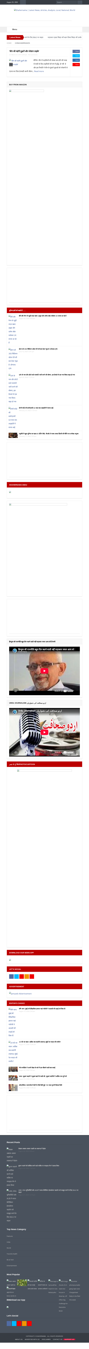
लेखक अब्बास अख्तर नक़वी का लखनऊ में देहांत (32, 1148)
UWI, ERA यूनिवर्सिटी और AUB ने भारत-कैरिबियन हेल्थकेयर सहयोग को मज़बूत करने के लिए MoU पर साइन (48, 1191)
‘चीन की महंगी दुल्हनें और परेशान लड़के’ (24, 51)
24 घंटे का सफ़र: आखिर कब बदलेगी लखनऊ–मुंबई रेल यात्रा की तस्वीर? (40, 1042)
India (8, 1242)
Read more (39, 71)
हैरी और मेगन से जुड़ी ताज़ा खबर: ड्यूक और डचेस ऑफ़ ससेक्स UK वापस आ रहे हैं (42, 316)
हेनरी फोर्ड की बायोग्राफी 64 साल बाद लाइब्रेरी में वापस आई (36, 408)
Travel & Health (12, 1254)
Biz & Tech (10, 1260)
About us (18, 1339)
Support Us (69, 1339)
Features (10, 1236)
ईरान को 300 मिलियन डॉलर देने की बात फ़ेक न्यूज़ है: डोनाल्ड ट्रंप (38, 349)
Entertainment (12, 1266)
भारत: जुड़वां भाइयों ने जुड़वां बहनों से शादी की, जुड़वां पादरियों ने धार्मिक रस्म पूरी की (43, 1076)
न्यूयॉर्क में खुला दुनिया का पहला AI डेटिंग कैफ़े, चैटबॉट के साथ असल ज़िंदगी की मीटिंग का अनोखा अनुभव (48, 433)
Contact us (57, 1339)
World (9, 1248)
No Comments (33, 55)
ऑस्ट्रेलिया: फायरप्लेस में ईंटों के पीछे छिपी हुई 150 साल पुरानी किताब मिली (40, 1085)
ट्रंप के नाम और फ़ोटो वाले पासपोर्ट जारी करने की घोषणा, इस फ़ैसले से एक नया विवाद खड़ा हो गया (47, 375)
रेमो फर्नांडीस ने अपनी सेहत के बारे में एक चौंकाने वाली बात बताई (37, 1067)
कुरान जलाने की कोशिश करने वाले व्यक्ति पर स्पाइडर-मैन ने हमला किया (38, 1166)
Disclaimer (46, 1339)
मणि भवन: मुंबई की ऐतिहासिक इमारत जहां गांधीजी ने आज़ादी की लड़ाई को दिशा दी (42, 1009)
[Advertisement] (44, 17)
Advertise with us (32, 1339)
